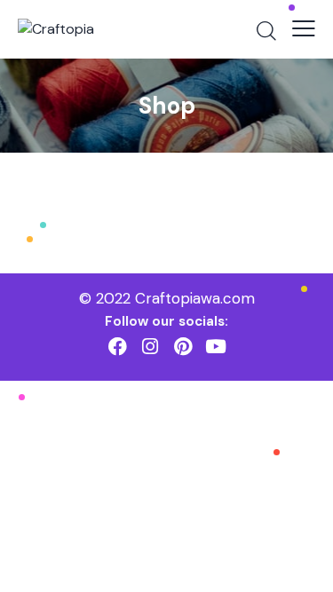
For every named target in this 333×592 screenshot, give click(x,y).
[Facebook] (117, 346)
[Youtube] (216, 346)
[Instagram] (150, 346)
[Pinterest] (183, 346)
